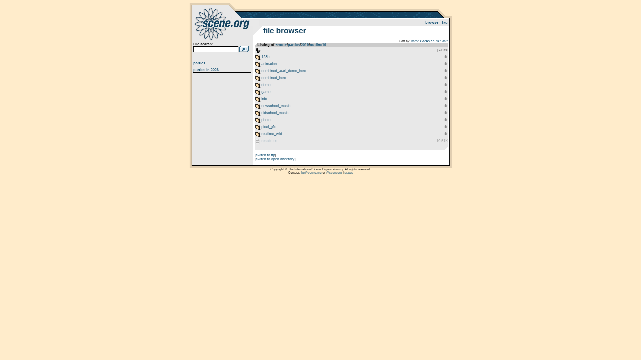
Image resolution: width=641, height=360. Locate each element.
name (415, 41)
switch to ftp (265, 155)
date (445, 41)
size (438, 41)
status (349, 172)
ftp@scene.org (311, 172)
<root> (281, 45)
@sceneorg (334, 172)
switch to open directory (275, 159)
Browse (431, 22)
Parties (199, 63)
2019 (305, 45)
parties (294, 45)
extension (427, 41)
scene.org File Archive (223, 23)
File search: (203, 44)
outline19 (318, 45)
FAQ (445, 22)
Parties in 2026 (206, 70)
